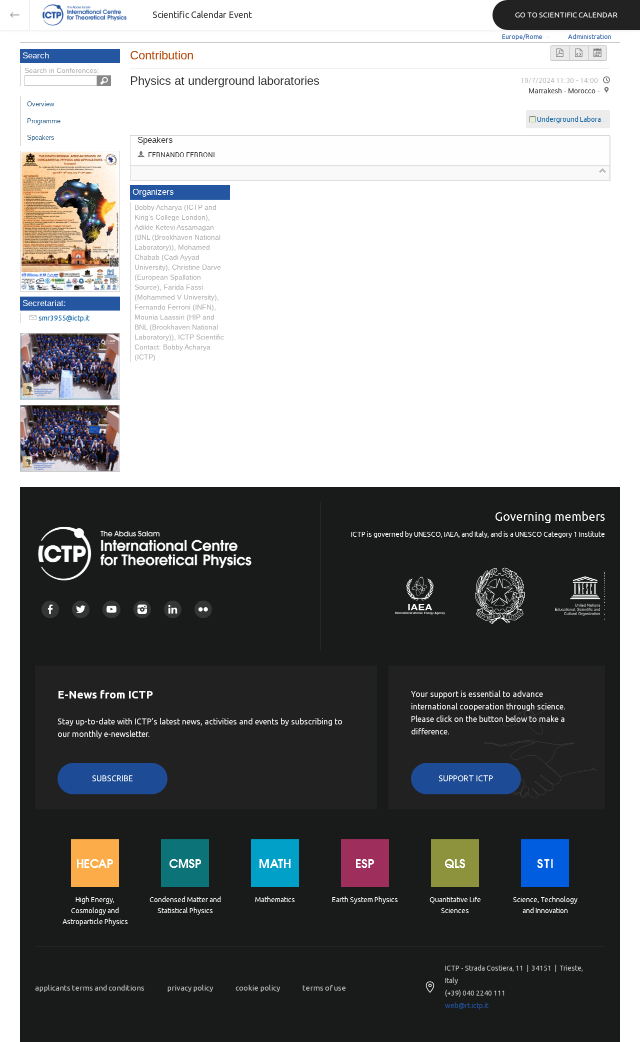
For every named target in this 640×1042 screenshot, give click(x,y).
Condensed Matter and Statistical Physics (185, 905)
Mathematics (275, 900)
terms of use (324, 988)
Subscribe (112, 778)
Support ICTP (465, 778)
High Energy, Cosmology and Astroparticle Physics (95, 910)
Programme (43, 121)
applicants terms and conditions (89, 988)
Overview (40, 104)
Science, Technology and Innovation (545, 905)
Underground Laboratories (578, 119)
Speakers (40, 137)
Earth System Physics (365, 900)
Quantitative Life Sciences (455, 905)
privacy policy (190, 988)
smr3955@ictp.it (64, 318)
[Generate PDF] (560, 53)
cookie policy (258, 988)
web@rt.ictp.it (466, 1006)
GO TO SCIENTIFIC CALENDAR (566, 14)
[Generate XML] (578, 53)
